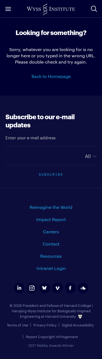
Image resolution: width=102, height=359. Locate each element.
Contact (51, 244)
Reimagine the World (51, 207)
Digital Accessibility (78, 324)
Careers (51, 231)
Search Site (94, 8)
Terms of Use (17, 324)
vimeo (57, 288)
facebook (70, 288)
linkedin (19, 288)
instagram (32, 288)
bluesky (44, 288)
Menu (8, 9)
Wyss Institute (51, 9)
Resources (51, 256)
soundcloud (83, 288)
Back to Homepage (51, 76)
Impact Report (51, 219)
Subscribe (51, 174)
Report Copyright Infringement (52, 336)
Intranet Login (51, 268)
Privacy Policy (45, 324)
